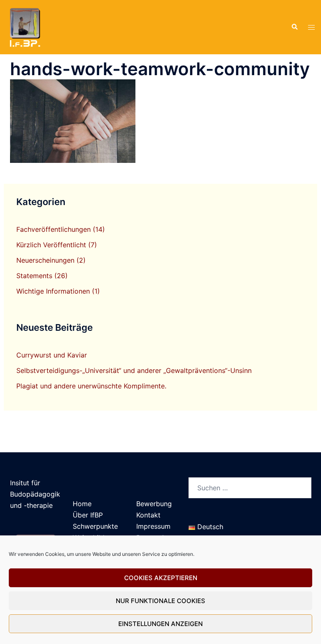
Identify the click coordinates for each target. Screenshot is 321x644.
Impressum (153, 526)
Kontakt (148, 515)
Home (82, 503)
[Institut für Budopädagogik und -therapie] (24, 26)
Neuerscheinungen (45, 260)
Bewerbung (154, 503)
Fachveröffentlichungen (53, 229)
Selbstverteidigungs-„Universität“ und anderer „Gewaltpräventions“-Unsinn (134, 370)
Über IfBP (88, 515)
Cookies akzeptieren (160, 578)
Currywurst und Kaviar (51, 355)
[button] (294, 27)
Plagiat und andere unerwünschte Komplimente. (91, 386)
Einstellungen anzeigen (160, 624)
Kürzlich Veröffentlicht (51, 245)
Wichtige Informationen (53, 291)
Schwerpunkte (95, 526)
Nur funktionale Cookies (160, 601)
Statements (34, 275)
